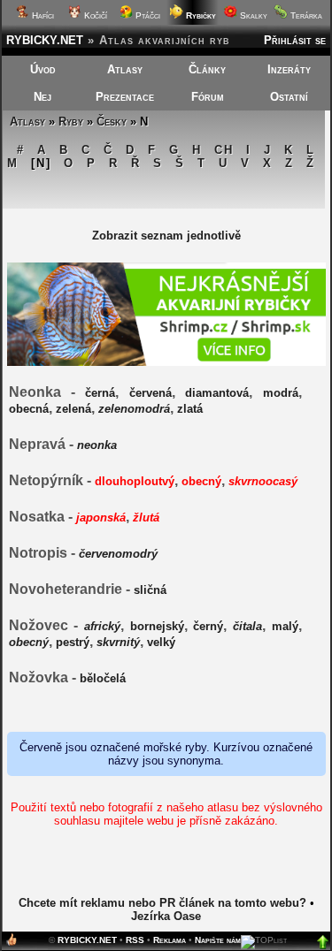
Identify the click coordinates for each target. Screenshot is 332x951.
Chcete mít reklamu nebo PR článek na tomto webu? (162, 902)
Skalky (252, 15)
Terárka (305, 15)
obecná (29, 408)
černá (100, 392)
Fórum (207, 96)
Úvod (43, 69)
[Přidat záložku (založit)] (11, 943)
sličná (150, 590)
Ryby (70, 121)
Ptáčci (146, 15)
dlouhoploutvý (134, 481)
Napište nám (218, 940)
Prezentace (125, 96)
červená (150, 392)
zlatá (190, 408)
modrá (280, 392)
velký (161, 642)
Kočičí (94, 15)
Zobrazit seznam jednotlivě (166, 235)
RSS (135, 940)
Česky (112, 121)
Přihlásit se (295, 40)
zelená (73, 408)
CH (224, 149)
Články (207, 69)
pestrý (72, 642)
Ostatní (289, 96)
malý (285, 626)
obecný (201, 481)
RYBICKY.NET (44, 40)
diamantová (217, 392)
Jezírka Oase (166, 916)
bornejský (157, 626)
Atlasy (125, 69)
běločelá (103, 678)
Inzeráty (289, 69)
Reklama (169, 940)
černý (208, 626)
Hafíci (41, 15)
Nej (42, 96)
